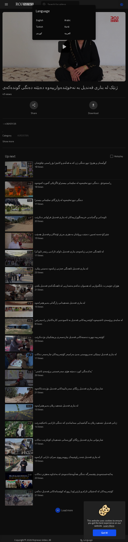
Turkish (39, 27)
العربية (67, 33)
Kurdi (66, 27)
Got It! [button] (104, 532)
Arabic (67, 20)
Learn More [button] (108, 525)
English (39, 20)
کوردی (39, 33)
